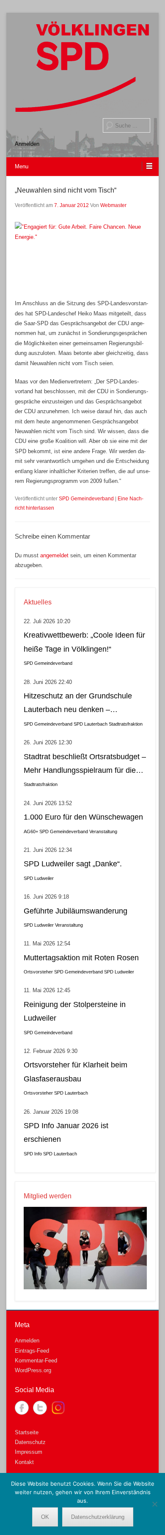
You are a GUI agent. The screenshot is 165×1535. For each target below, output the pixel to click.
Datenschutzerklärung (97, 1517)
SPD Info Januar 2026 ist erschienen (66, 1132)
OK (45, 1517)
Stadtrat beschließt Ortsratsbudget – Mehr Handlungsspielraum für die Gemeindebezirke (85, 764)
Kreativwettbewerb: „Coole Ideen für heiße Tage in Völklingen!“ (84, 642)
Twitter (40, 1408)
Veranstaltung (103, 831)
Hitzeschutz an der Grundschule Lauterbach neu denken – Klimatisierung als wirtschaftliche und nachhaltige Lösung (78, 704)
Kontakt (24, 1462)
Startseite (26, 1432)
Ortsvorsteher (38, 971)
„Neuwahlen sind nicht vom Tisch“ (65, 190)
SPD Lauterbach (90, 723)
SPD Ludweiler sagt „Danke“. (73, 864)
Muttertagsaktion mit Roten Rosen (81, 957)
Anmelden (27, 144)
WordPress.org (33, 1370)
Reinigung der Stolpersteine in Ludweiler (75, 1011)
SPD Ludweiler (39, 878)
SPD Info (33, 1153)
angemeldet (54, 555)
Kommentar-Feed (36, 1360)
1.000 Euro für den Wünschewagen (83, 817)
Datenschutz (30, 1442)
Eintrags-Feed (32, 1351)
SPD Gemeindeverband (86, 499)
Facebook (22, 1408)
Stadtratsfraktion (126, 723)
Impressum (28, 1452)
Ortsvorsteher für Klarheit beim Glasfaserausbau (75, 1072)
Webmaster (113, 205)
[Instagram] (58, 1408)
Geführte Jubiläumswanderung (75, 911)
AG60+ (31, 831)
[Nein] (154, 1504)
